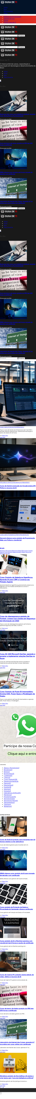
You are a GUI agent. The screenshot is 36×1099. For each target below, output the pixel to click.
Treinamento (20, 427)
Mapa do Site (14, 1091)
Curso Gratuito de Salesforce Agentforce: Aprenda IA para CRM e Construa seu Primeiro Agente (16, 579)
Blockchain (15, 550)
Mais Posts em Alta (5, 553)
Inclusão (7, 791)
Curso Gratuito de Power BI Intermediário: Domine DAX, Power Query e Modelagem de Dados (17, 693)
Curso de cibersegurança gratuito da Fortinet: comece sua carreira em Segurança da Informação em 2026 (17, 618)
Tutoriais (7, 804)
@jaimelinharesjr (4, 1091)
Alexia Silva (5, 435)
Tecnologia (13, 427)
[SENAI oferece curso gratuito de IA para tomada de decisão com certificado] (13, 169)
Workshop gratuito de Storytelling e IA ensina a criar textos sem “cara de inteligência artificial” (17, 1077)
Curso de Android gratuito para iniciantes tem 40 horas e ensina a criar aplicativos (17, 841)
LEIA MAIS (2, 437)
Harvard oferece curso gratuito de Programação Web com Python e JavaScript (17, 539)
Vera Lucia (5, 628)
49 (3, 1087)
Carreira (30, 550)
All (0, 550)
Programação (17, 482)
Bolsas (20, 550)
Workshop (8, 806)
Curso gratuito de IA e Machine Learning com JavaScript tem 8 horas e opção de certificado (17, 942)
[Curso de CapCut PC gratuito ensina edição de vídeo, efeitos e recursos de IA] (13, 971)
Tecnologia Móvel (11, 801)
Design (23, 552)
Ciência (2, 552)
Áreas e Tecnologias (6, 550)
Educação (28, 552)
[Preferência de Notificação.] (1, 1093)
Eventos (7, 787)
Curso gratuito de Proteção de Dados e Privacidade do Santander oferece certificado (16, 908)
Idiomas (7, 789)
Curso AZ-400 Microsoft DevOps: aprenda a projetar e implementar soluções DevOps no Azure (17, 656)
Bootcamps (25, 550)
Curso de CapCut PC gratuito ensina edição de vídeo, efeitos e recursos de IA (17, 976)
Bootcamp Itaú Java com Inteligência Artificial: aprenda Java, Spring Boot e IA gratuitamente (17, 115)
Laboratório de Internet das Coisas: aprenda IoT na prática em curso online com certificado (16, 202)
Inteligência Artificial (6, 482)
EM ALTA (2, 548)
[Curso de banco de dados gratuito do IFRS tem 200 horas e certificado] (13, 140)
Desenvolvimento (15, 535)
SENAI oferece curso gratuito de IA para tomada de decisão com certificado (17, 874)
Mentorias (8, 795)
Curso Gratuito (5, 427)
